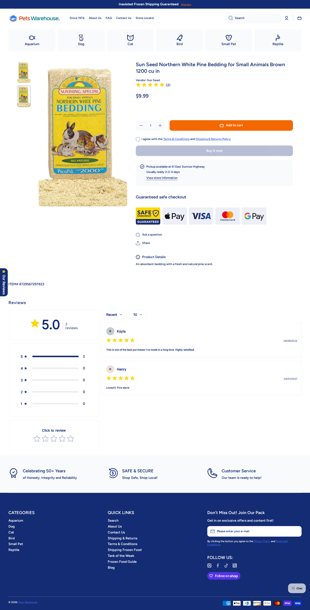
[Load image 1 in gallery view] (24, 72)
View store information (162, 178)
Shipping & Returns (122, 538)
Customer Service (239, 470)
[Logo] (34, 18)
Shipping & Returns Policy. (213, 139)
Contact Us (116, 532)
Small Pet (15, 544)
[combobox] (252, 18)
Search (113, 520)
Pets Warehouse (28, 602)
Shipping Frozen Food (125, 550)
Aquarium (15, 520)
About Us (115, 526)
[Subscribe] (296, 531)
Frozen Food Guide (122, 562)
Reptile (13, 550)
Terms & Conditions (176, 139)
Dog (11, 526)
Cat (11, 532)
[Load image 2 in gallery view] (24, 96)
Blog (111, 568)
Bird (11, 538)
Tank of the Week (121, 556)
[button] (299, 18)
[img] (150, 85)
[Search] (229, 18)
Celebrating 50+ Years (44, 470)
